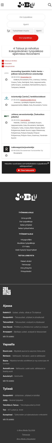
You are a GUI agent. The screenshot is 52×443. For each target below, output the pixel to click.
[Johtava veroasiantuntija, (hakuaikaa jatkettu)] (7, 116)
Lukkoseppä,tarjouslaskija (22, 147)
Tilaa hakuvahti (27, 170)
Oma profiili (26, 218)
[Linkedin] (26, 205)
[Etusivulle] (26, 5)
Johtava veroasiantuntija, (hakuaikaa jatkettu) (27, 115)
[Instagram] (22, 205)
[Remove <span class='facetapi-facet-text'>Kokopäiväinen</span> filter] (3, 66)
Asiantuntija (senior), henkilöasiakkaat (28, 96)
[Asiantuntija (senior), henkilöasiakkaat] (7, 98)
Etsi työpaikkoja (26, 221)
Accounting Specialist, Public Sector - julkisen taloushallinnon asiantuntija (27, 72)
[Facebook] (18, 205)
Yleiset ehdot (26, 261)
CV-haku (26, 246)
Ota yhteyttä (26, 268)
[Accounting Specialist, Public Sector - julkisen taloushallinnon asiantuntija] (7, 73)
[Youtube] (34, 205)
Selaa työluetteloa (26, 228)
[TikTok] (30, 205)
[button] (9, 31)
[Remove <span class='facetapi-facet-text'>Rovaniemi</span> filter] (3, 64)
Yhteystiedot (26, 271)
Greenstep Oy (25, 77)
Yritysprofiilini (26, 240)
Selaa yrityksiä (26, 225)
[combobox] (26, 17)
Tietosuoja (26, 264)
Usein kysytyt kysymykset (26, 250)
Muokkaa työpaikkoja (26, 243)
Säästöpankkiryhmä (28, 100)
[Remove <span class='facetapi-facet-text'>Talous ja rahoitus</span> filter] (3, 61)
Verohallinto (25, 120)
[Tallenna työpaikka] (6, 79)
